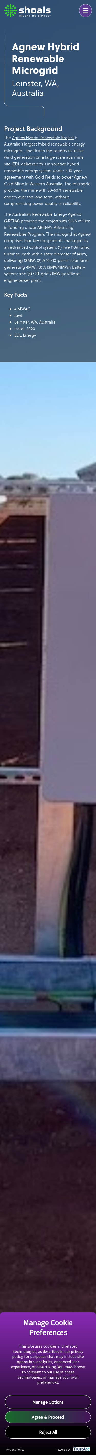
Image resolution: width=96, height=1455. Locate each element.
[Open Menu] (85, 10)
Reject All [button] (48, 1432)
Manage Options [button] (48, 1402)
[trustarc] (81, 1449)
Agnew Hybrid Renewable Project (43, 137)
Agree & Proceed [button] (48, 1417)
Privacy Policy (15, 1449)
